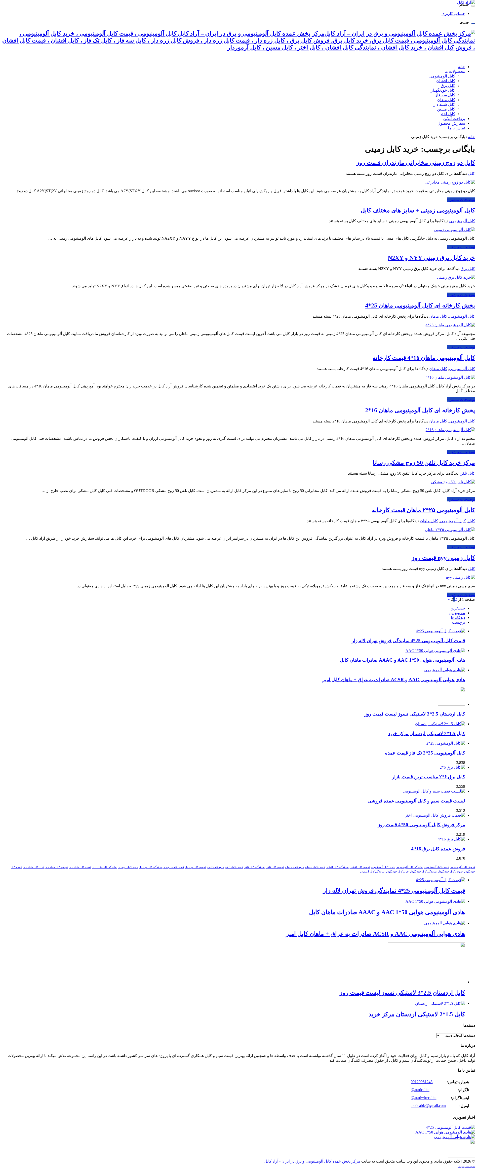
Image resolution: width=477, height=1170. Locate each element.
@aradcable (420, 1090)
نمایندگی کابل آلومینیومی (409, 867)
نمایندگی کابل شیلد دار (104, 867)
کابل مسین (446, 109)
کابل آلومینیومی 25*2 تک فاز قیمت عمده (425, 752)
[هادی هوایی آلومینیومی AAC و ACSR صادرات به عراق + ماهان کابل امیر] (454, 1137)
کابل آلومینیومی (442, 76)
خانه (461, 67)
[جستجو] (473, 5)
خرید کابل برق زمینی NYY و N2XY (431, 258)
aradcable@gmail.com (428, 1105)
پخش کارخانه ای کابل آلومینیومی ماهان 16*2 (420, 410)
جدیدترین (457, 608)
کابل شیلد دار (444, 104)
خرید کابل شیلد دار (33, 867)
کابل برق (448, 85)
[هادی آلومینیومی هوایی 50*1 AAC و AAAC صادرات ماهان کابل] (445, 1132)
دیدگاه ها (458, 617)
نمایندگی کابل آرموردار (372, 871)
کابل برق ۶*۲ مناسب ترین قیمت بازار (428, 776)
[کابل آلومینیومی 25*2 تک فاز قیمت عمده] (445, 743)
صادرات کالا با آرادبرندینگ (466, 1166)
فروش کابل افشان (360, 867)
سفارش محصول (451, 123)
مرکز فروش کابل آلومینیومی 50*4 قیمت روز (421, 824)
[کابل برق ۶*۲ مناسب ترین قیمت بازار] (452, 767)
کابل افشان (445, 81)
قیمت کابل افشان (315, 867)
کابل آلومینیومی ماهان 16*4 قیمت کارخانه (424, 358)
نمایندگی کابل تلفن (254, 867)
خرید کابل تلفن (215, 867)
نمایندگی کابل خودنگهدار (423, 871)
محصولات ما (454, 71)
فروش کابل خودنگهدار (450, 871)
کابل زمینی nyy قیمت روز (443, 558)
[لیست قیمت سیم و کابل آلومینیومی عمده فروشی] (434, 791)
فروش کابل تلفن (275, 867)
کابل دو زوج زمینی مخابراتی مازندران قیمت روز (415, 162)
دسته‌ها (469, 1035)
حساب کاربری (453, 13)
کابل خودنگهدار (443, 90)
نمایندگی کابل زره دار (150, 867)
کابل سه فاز (445, 95)
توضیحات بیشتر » (461, 199)
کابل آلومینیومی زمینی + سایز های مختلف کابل (417, 210)
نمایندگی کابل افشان (337, 867)
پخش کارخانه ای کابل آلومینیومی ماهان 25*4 (420, 305)
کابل (471, 173)
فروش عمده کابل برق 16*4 (438, 848)
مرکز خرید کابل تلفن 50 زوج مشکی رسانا (424, 462)
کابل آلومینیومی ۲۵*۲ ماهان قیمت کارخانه (423, 510)
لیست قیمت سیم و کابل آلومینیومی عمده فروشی (416, 800)
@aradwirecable (423, 1097)
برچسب (458, 622)
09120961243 (422, 1082)
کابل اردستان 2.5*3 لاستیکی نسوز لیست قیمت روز (414, 714)
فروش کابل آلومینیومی (462, 867)
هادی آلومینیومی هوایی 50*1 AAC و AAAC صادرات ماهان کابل (402, 660)
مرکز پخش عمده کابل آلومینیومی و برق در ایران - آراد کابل (312, 1161)
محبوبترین (457, 613)
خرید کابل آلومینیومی (383, 867)
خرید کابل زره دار (128, 867)
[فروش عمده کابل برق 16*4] (451, 839)
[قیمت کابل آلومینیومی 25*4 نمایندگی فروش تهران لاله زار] (450, 1127)
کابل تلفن (467, 473)
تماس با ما (456, 128)
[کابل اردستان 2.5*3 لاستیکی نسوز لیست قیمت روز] (461, 1156)
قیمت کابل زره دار (173, 867)
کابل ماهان (446, 100)
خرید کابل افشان (294, 867)
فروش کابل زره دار (195, 867)
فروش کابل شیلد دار (56, 867)
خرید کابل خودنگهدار (397, 871)
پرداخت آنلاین (454, 118)
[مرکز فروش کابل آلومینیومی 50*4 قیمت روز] (435, 815)
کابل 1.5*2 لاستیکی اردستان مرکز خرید (426, 733)
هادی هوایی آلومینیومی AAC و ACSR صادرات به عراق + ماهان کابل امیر (393, 679)
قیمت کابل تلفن (234, 867)
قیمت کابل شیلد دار (80, 867)
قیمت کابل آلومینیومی (436, 867)
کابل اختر (447, 114)
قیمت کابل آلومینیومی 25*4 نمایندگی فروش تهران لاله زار (408, 640)
